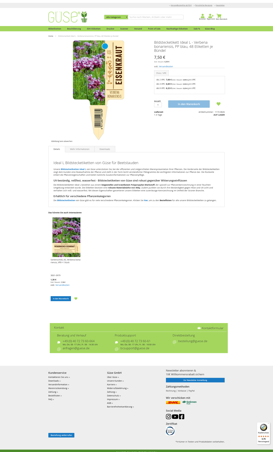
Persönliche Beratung (203, 5)
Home (51, 36)
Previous (44, 262)
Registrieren (211, 19)
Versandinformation (57, 384)
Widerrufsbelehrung (117, 388)
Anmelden (202, 19)
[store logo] (67, 17)
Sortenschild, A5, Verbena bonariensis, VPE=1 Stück (66, 261)
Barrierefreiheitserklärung (119, 406)
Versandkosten (166, 66)
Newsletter (220, 5)
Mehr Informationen (79, 149)
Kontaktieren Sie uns (58, 377)
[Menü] (268, 424)
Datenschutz (113, 395)
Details (56, 149)
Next (228, 262)
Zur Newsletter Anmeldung (195, 380)
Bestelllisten (54, 395)
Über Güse (112, 377)
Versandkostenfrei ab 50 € (181, 5)
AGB (109, 403)
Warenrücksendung (57, 388)
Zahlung (52, 392)
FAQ (50, 399)
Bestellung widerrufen (61, 435)
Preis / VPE (161, 73)
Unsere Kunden (114, 380)
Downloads (105, 149)
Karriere (111, 384)
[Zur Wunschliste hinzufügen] (74, 299)
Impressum (112, 399)
